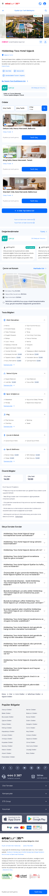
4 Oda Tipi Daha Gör (25, 211)
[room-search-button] (44, 108)
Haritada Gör (39, 268)
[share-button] (45, 42)
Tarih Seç (34, 137)
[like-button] (41, 42)
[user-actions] (45, 3)
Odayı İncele (7, 132)
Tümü (42, 232)
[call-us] (40, 3)
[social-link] (3, 768)
